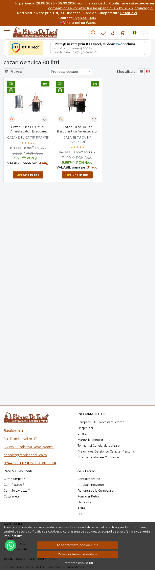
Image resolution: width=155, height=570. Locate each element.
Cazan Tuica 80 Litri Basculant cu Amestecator (77, 129)
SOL (81, 514)
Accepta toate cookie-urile (77, 545)
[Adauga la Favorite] (44, 119)
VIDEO (82, 434)
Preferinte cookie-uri (77, 563)
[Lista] (141, 71)
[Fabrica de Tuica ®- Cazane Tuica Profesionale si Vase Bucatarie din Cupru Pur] (34, 32)
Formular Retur (88, 496)
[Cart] (122, 33)
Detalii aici (128, 13)
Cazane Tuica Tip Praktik (28, 137)
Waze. (91, 23)
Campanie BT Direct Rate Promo (101, 422)
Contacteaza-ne (89, 479)
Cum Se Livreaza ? (17, 490)
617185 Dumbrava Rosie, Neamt (29, 447)
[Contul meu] (113, 33)
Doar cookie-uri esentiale (77, 554)
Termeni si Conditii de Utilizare (99, 445)
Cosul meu (11, 496)
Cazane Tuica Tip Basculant (77, 140)
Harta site (84, 502)
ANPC (82, 508)
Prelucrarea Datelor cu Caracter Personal (106, 451)
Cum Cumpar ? (14, 479)
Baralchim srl (14, 431)
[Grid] (148, 71)
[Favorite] (103, 33)
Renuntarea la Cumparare (96, 490)
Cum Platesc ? (14, 485)
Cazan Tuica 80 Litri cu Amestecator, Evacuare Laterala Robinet (28, 129)
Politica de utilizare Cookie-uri (98, 457)
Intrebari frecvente (91, 485)
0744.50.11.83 (84, 18)
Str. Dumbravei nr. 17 (20, 439)
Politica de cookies (46, 531)
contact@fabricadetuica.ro (25, 455)
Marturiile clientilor (90, 440)
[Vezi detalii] (11, 119)
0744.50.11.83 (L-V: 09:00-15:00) (30, 463)
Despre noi (85, 428)
